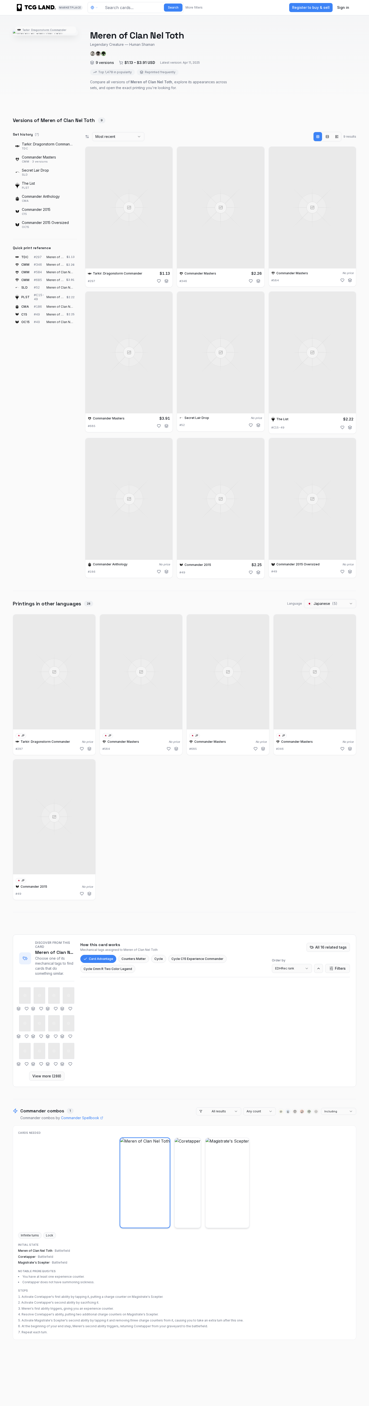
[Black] (295, 1111)
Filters (340, 968)
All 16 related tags (331, 947)
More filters (194, 7)
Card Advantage (101, 959)
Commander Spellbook (80, 1118)
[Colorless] (316, 1111)
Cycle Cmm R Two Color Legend (108, 969)
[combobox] (118, 136)
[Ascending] (318, 968)
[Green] (309, 1111)
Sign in (343, 7)
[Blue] (288, 1111)
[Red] (302, 1111)
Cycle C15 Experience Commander (197, 959)
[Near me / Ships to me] (96, 7)
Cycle (158, 959)
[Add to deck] (166, 281)
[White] (281, 1111)
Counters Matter (133, 959)
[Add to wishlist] (158, 281)
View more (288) (46, 1076)
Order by (278, 960)
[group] (327, 136)
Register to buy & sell (311, 7)
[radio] (318, 136)
